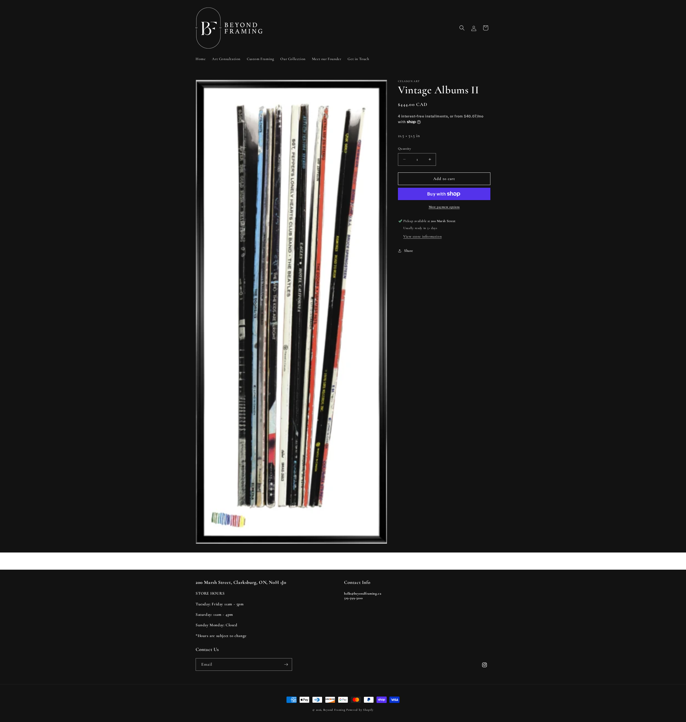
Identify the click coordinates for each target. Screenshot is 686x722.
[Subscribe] (286, 664)
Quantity (404, 148)
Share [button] (408, 250)
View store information (422, 236)
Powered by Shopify (360, 710)
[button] (462, 28)
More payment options (444, 207)
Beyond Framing (334, 710)
